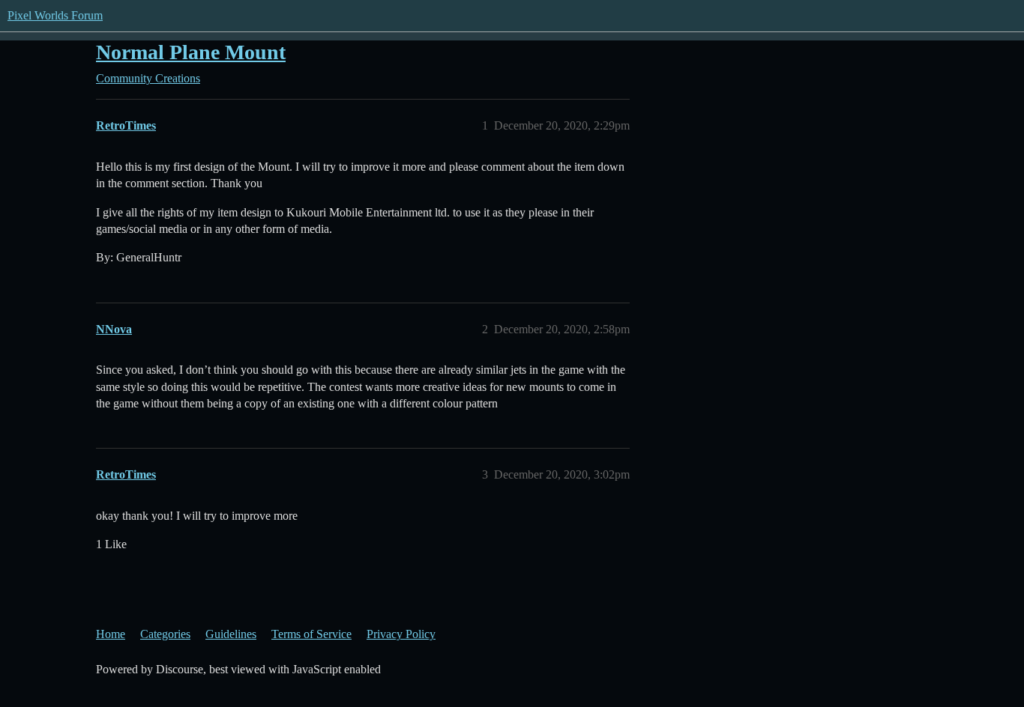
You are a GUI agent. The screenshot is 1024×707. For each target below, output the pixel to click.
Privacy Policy (401, 634)
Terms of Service (311, 634)
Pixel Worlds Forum (55, 15)
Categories (165, 634)
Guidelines (230, 634)
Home (110, 634)
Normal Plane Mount (191, 52)
